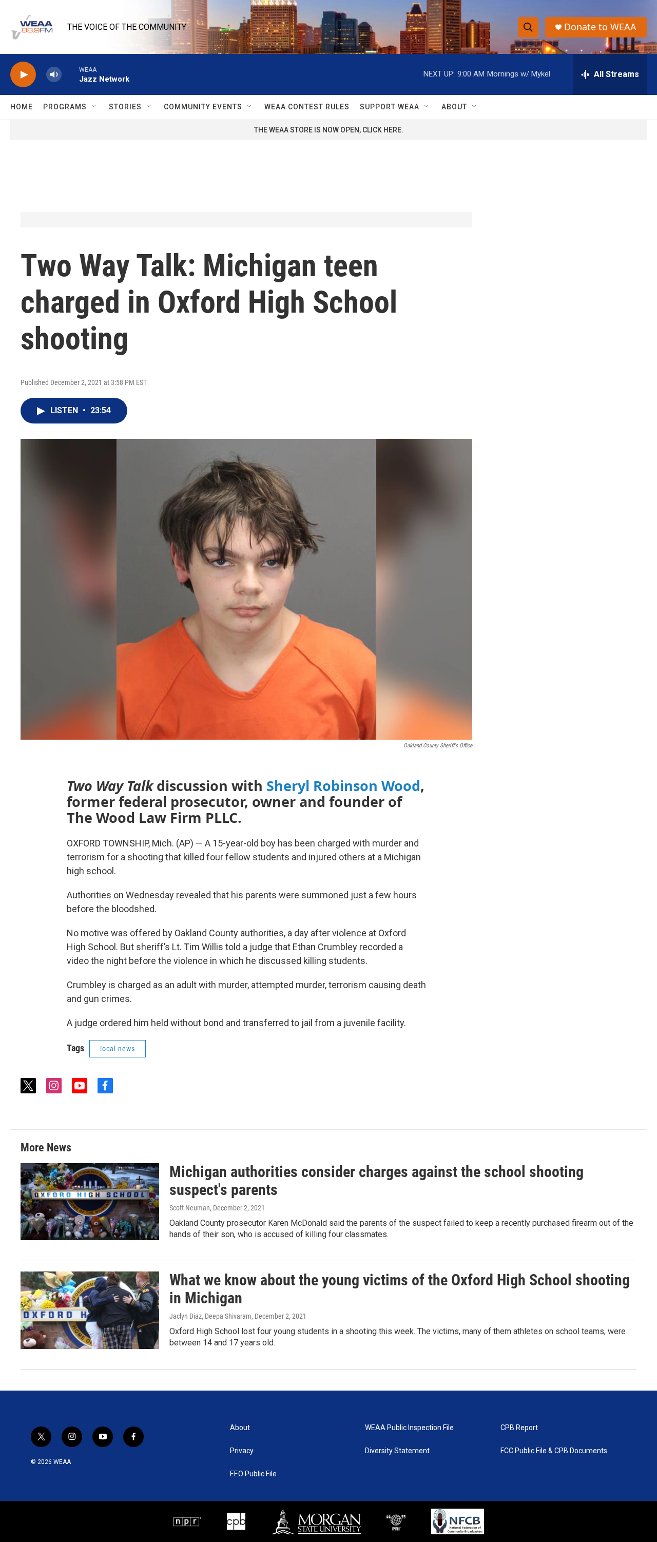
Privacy (242, 1451)
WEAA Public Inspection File (409, 1428)
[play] (23, 75)
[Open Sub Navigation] (94, 107)
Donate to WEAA (600, 27)
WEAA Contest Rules (307, 107)
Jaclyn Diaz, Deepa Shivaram (210, 1316)
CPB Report (519, 1428)
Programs (65, 107)
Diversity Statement (397, 1451)
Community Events (203, 107)
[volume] (54, 74)
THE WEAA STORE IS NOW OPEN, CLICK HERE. (328, 130)
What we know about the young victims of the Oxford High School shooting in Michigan (399, 1289)
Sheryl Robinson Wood (343, 785)
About (454, 107)
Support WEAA (389, 107)
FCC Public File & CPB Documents (553, 1451)
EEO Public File (253, 1474)
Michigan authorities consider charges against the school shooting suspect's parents (376, 1181)
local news (117, 1049)
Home (21, 107)
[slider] (70, 74)
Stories (125, 107)
